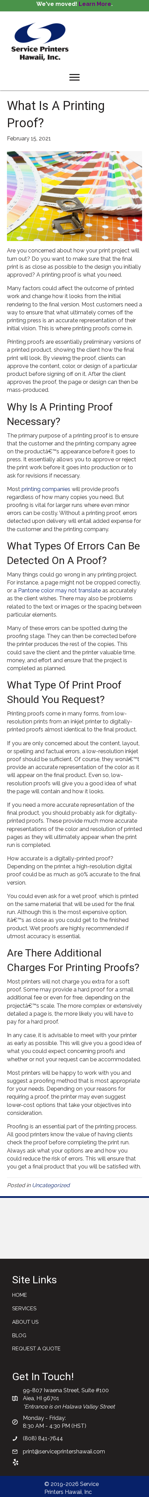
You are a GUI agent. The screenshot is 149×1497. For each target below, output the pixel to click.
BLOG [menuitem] (19, 1335)
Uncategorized (51, 1185)
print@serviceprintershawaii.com (64, 1451)
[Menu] (74, 77)
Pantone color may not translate (59, 590)
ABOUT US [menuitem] (25, 1322)
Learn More (95, 4)
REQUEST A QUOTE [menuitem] (36, 1349)
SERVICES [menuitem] (24, 1308)
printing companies (45, 489)
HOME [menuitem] (19, 1295)
